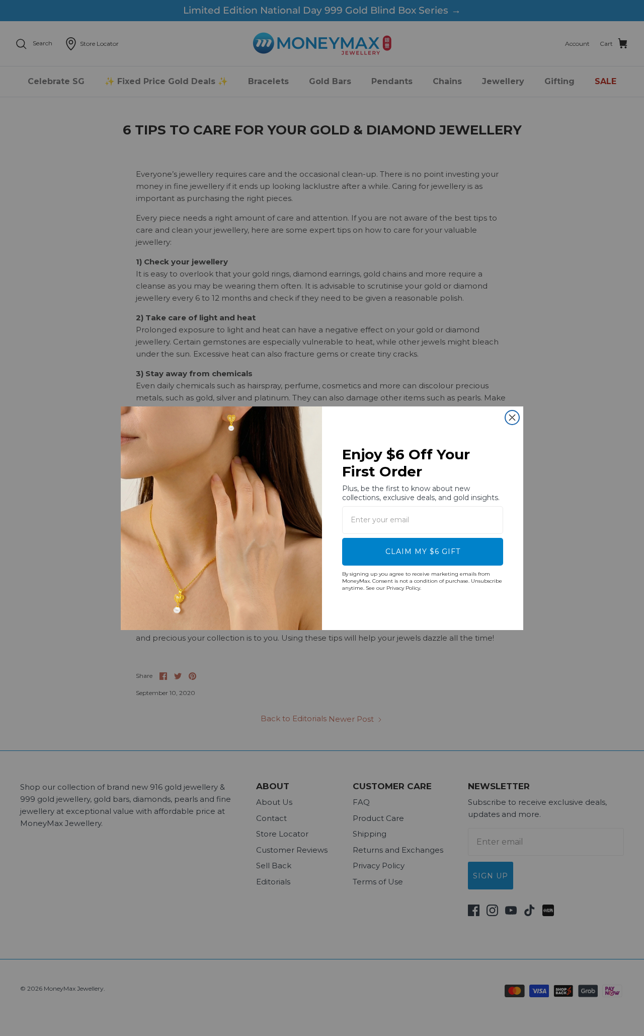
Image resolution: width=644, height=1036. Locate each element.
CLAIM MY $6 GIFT (422, 551)
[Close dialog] (512, 417)
